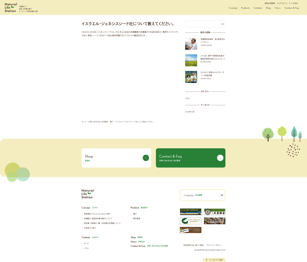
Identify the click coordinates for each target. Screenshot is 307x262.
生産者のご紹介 (90, 228)
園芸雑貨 (136, 219)
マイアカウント (282, 3)
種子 (135, 214)
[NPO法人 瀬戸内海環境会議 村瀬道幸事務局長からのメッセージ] (191, 60)
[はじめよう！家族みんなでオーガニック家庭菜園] (191, 77)
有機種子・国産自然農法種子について (98, 219)
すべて (86, 244)
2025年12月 (189, 112)
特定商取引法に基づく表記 (193, 245)
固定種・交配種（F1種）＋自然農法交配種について (102, 223)
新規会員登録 (270, 3)
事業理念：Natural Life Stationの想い (97, 214)
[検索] (222, 24)
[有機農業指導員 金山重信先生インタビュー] (191, 44)
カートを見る (293, 3)
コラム (187, 98)
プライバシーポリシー (214, 245)
